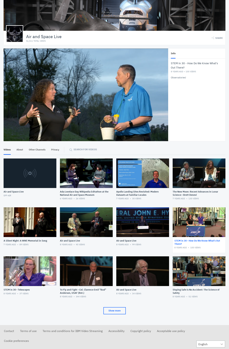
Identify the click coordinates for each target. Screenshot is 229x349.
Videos (7, 149)
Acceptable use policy (171, 331)
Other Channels (37, 149)
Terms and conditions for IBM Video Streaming (73, 331)
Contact (9, 331)
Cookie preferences (16, 341)
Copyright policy (140, 331)
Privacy (55, 149)
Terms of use (28, 331)
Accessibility (116, 331)
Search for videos (85, 149)
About (19, 149)
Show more (114, 310)
